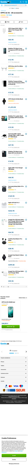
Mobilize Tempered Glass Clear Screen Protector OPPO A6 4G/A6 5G (16, 83)
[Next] (26, 286)
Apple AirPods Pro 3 (13, 202)
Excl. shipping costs (15, 44)
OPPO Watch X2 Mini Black (15, 99)
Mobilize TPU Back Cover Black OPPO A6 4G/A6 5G (15, 152)
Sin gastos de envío (9, 329)
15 (8, 286)
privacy (16, 451)
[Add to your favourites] (26, 28)
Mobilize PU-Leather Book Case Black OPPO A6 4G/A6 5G (15, 117)
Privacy (11, 401)
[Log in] (20, 2)
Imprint (15, 401)
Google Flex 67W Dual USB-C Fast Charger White (16, 272)
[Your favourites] (23, 2)
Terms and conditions (10, 402)
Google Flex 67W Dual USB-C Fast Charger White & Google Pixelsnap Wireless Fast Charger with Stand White (16, 222)
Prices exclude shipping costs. (14, 396)
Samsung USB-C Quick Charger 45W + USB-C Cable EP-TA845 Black (16, 135)
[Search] (26, 5)
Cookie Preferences (21, 401)
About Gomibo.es (6, 401)
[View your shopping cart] (26, 2)
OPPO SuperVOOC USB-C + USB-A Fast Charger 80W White (15, 30)
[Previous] (2, 351)
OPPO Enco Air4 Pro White (15, 66)
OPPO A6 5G (3, 10)
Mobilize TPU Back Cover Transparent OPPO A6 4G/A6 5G (16, 50)
